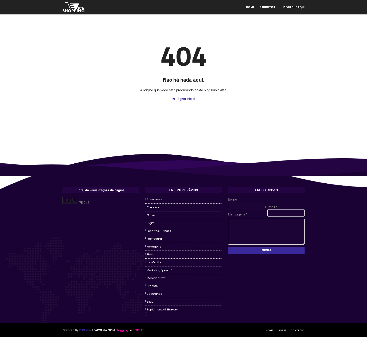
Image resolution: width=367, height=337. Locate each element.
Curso (151, 215)
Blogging (122, 330)
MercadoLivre (156, 278)
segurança (154, 294)
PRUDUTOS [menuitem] (267, 7)
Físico (151, 254)
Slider (151, 302)
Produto (152, 286)
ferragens (154, 247)
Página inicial (185, 99)
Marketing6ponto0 (159, 270)
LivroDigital (154, 262)
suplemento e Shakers (162, 309)
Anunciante (154, 199)
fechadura (154, 239)
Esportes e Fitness (159, 231)
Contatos (298, 330)
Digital (151, 223)
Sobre (282, 330)
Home (269, 330)
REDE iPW (85, 330)
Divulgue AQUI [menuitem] (294, 7)
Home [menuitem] (250, 7)
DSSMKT (138, 330)
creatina (153, 207)
